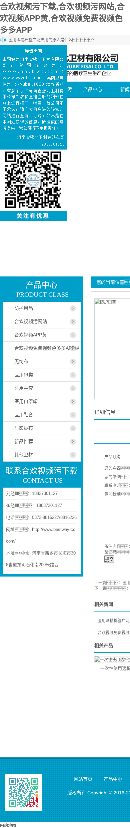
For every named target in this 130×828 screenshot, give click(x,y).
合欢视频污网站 (30, 321)
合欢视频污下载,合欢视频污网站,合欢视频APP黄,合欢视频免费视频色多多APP (62, 18)
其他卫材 (23, 454)
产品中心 (92, 89)
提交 (109, 559)
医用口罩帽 (26, 401)
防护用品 (23, 308)
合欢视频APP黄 (30, 334)
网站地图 (8, 825)
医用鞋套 (23, 414)
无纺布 (21, 361)
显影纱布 (23, 428)
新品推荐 (23, 441)
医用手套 (23, 388)
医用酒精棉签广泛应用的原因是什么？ (52, 40)
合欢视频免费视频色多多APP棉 (46, 348)
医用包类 (23, 374)
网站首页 (83, 779)
